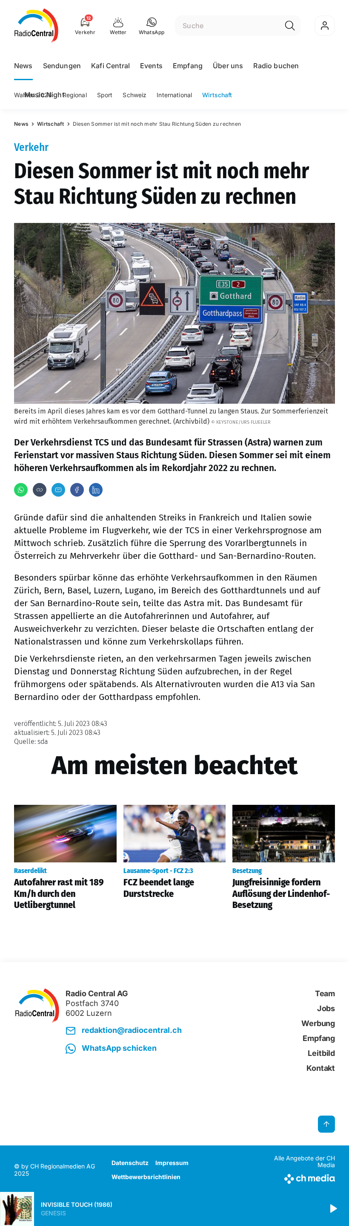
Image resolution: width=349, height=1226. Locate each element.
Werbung (318, 1023)
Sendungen (62, 65)
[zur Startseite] (36, 26)
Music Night (44, 94)
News (23, 65)
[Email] (58, 490)
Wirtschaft (217, 94)
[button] (152, 25)
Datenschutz (130, 1162)
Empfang (188, 65)
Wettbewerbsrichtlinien (146, 1176)
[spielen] (332, 1208)
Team (325, 993)
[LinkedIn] (96, 490)
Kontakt (320, 1068)
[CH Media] (297, 1177)
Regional (75, 94)
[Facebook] (77, 490)
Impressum (172, 1162)
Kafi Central (110, 65)
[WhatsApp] (21, 490)
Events (151, 65)
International (174, 94)
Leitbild (321, 1053)
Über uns (228, 65)
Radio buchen (276, 65)
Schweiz (134, 94)
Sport (105, 94)
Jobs (326, 1008)
